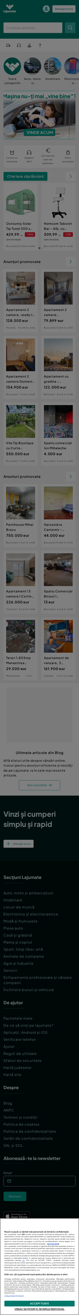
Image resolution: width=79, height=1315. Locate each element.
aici (23, 1260)
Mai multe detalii (53, 1244)
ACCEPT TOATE (39, 1303)
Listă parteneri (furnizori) (14, 1296)
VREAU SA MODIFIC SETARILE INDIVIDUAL (39, 1308)
